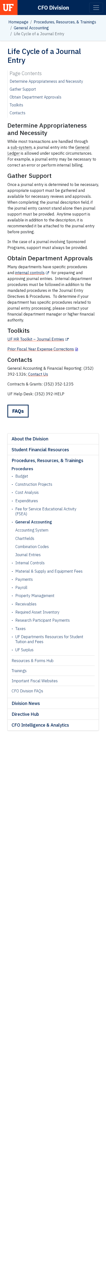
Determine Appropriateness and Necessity (46, 81)
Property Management (34, 595)
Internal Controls (30, 562)
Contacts (17, 112)
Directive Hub (25, 714)
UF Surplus (24, 649)
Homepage (18, 21)
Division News (26, 703)
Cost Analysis (27, 492)
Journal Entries (28, 554)
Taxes (20, 628)
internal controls (30, 272)
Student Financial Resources (40, 449)
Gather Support (23, 89)
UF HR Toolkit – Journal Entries (35, 339)
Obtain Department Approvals (35, 97)
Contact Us (38, 374)
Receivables (25, 603)
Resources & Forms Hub (32, 660)
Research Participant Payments (42, 620)
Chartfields (24, 538)
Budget (21, 476)
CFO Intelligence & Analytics (40, 725)
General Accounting (31, 27)
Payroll (21, 587)
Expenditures (26, 500)
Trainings (19, 670)
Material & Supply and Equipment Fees (49, 571)
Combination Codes (32, 546)
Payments (24, 579)
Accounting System (31, 530)
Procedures (22, 468)
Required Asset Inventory (37, 612)
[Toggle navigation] (96, 8)
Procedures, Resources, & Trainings (65, 21)
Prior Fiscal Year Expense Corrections (40, 349)
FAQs (18, 411)
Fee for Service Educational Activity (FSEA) (45, 511)
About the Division (30, 439)
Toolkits (16, 104)
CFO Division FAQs (27, 690)
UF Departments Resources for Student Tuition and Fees (49, 639)
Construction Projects (33, 484)
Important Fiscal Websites (35, 680)
